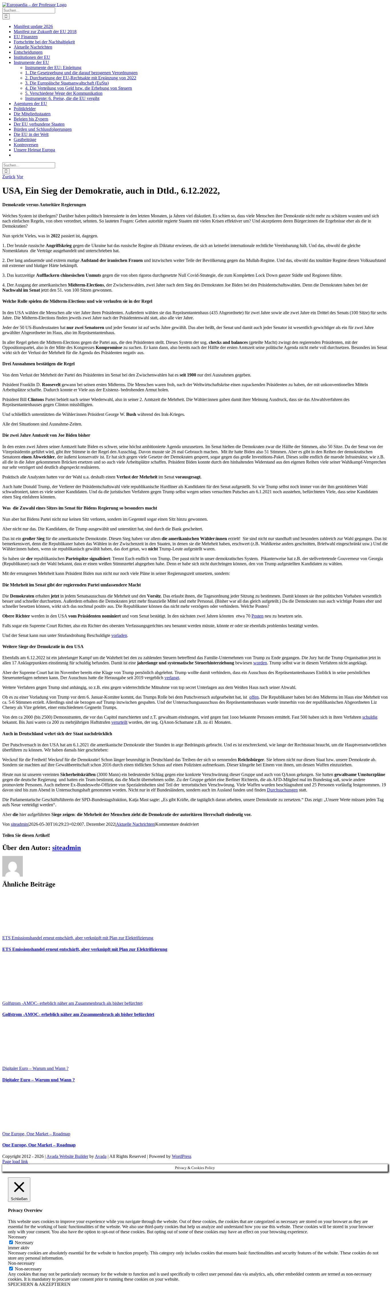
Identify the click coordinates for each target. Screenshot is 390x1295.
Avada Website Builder (67, 1156)
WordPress (181, 1156)
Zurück (8, 176)
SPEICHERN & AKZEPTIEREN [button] (39, 1284)
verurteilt (119, 722)
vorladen (119, 635)
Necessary (24, 1242)
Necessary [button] (17, 1236)
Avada (100, 1156)
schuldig (369, 717)
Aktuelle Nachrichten (135, 824)
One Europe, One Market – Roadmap (36, 1133)
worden (260, 662)
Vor (20, 176)
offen (254, 697)
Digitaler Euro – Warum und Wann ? (35, 1068)
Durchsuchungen (282, 789)
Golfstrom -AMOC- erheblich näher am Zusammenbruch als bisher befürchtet (72, 1003)
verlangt (171, 677)
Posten (258, 616)
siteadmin (19, 824)
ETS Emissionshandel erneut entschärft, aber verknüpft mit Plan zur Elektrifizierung (77, 937)
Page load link (15, 1161)
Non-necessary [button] (21, 1263)
